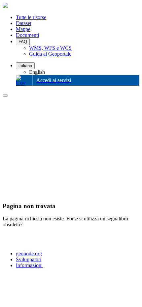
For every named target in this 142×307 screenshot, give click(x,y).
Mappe (23, 29)
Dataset (23, 23)
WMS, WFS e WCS (50, 48)
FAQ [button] (22, 41)
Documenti (27, 35)
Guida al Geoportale (50, 54)
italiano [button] (25, 65)
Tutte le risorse (31, 17)
